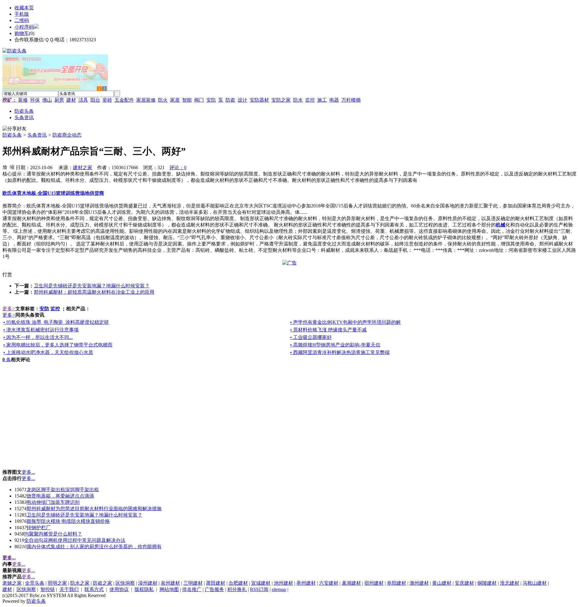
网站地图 (169, 589)
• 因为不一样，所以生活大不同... (38, 337)
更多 (8, 308)
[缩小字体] (12, 166)
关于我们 (69, 589)
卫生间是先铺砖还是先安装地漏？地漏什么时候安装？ (92, 285)
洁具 (83, 100)
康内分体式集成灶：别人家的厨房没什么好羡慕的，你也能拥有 (94, 546)
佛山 (47, 100)
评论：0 (177, 167)
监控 (310, 100)
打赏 (7, 274)
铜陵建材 (487, 583)
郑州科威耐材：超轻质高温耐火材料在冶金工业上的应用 (94, 292)
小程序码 (24, 27)
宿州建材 (374, 583)
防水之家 (80, 583)
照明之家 (57, 583)
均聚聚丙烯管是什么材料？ (53, 533)
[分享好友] (14, 129)
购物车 (21, 33)
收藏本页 (24, 7)
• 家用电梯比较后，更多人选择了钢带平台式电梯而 (57, 344)
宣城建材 (261, 583)
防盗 (230, 100)
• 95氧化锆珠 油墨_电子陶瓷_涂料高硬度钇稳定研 (56, 322)
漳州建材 (147, 583)
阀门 (199, 100)
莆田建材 (215, 583)
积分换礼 (237, 589)
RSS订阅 (259, 589)
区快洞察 (125, 583)
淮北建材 (509, 583)
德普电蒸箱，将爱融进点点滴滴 (60, 495)
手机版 (21, 14)
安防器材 (259, 100)
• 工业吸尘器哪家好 (311, 337)
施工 (322, 100)
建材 (71, 100)
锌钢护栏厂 (39, 527)
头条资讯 (37, 135)
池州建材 (283, 583)
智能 (187, 100)
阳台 (95, 100)
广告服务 (214, 589)
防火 (163, 100)
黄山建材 (441, 583)
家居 (175, 100)
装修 (23, 100)
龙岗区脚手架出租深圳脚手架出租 (63, 489)
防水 (298, 100)
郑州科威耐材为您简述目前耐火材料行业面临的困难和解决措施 (94, 508)
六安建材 (328, 583)
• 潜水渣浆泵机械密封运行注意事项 (41, 329)
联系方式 (94, 589)
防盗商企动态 (66, 135)
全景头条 (34, 583)
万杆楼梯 (351, 100)
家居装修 (146, 100)
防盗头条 (12, 135)
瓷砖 (107, 100)
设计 (242, 100)
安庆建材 (464, 583)
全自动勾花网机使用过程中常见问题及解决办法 (74, 540)
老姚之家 (12, 583)
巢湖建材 (351, 583)
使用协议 (119, 589)
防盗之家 (102, 583)
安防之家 (281, 100)
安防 (211, 100)
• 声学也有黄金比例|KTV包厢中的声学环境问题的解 (345, 322)
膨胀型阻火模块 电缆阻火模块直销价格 (68, 521)
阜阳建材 (396, 583)
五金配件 (124, 100)
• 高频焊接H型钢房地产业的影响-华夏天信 (335, 344)
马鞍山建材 (535, 583)
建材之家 (82, 167)
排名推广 (191, 589)
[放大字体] (4, 166)
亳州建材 (306, 583)
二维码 (21, 20)
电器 (334, 100)
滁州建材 (419, 583)
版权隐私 (144, 589)
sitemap (279, 589)
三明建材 (193, 583)
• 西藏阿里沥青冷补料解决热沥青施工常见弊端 (340, 352)
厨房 (59, 100)
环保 (35, 100)
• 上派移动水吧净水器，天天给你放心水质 (48, 352)
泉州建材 (170, 583)
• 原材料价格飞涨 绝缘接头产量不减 (328, 329)
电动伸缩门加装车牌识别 (53, 502)
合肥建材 (238, 583)
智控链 (47, 589)
